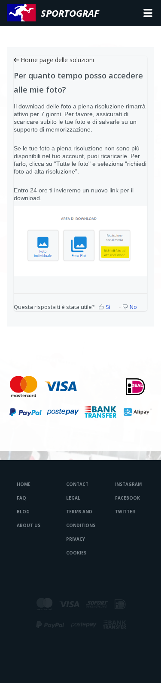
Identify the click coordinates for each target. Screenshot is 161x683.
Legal (73, 498)
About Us (28, 525)
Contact (77, 484)
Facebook (127, 498)
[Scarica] (65, 340)
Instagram (128, 484)
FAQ (21, 498)
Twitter (125, 512)
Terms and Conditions (80, 518)
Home (23, 484)
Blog (23, 512)
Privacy (75, 539)
